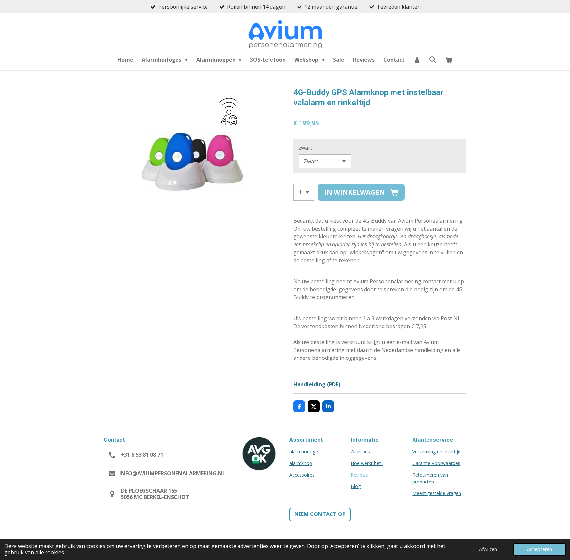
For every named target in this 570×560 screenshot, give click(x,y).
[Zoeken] (433, 59)
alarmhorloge (303, 452)
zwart (305, 147)
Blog (356, 486)
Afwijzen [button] (488, 549)
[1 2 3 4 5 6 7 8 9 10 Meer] (303, 192)
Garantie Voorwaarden (436, 463)
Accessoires (302, 475)
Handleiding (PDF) (316, 384)
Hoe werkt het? (367, 463)
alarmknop (300, 463)
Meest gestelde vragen (436, 493)
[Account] (417, 59)
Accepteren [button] (539, 549)
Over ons (360, 452)
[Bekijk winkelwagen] (449, 59)
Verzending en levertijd (436, 452)
